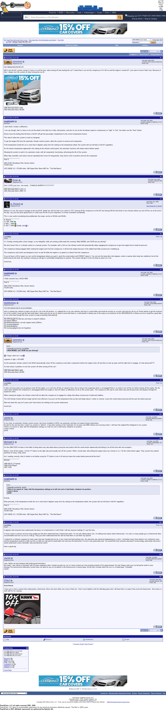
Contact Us (104, 693)
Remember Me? (157, 40)
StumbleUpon (89, 639)
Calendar (145, 45)
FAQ (116, 45)
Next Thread (88, 644)
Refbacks (7, 667)
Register (20, 45)
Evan (15, 180)
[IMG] (5, 661)
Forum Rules (8, 670)
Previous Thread (79, 644)
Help (164, 16)
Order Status (156, 16)
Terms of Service (156, 693)
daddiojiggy (10, 302)
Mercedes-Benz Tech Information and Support (42, 40)
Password (135, 42)
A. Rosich (15, 204)
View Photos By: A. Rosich (154, 206)
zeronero (17, 61)
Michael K (9, 442)
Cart (139, 16)
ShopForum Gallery (71, 45)
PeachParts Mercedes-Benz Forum (16, 40)
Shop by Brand (137, 19)
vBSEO (90, 700)
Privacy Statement (144, 693)
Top (164, 693)
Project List (146, 16)
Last (158, 51)
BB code (6, 658)
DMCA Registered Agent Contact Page (118, 702)
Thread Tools (143, 54)
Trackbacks (7, 664)
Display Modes (155, 54)
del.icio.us (49, 639)
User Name (135, 39)
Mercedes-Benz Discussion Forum (120, 693)
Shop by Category (150, 19)
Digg (7, 639)
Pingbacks (7, 665)
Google (127, 639)
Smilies (6, 660)
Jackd (7, 417)
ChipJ (7, 580)
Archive (134, 693)
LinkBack (133, 54)
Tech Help (61, 40)
